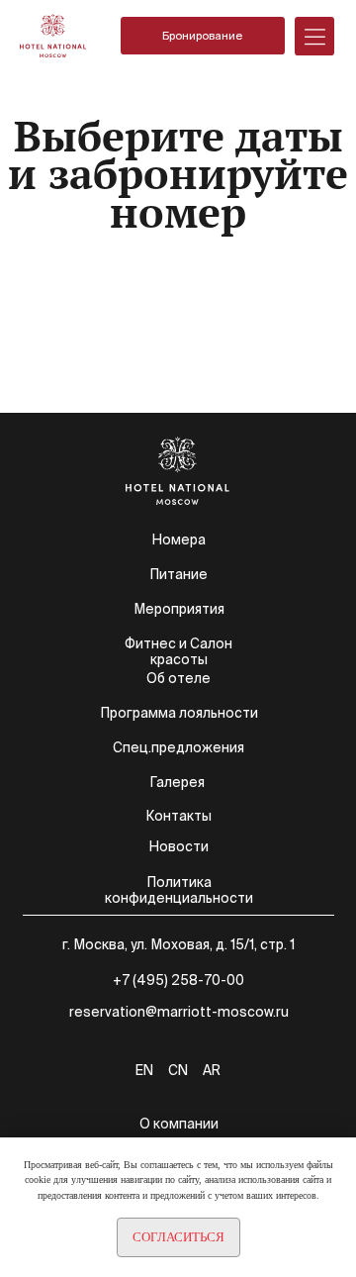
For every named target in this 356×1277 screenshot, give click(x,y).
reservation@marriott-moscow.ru (179, 1012)
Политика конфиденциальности (179, 890)
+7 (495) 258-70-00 (178, 980)
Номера (178, 539)
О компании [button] (179, 1123)
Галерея (177, 782)
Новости (178, 846)
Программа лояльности (179, 713)
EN (144, 1070)
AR (212, 1070)
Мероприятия (179, 609)
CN (178, 1070)
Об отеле (178, 678)
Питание (178, 574)
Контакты (178, 816)
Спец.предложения (178, 747)
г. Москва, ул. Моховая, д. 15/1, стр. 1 (178, 944)
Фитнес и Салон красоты (178, 651)
